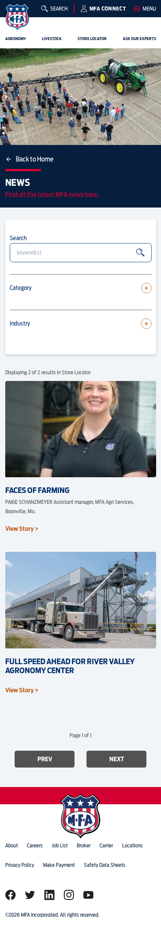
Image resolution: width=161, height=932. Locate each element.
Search (18, 238)
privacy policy (19, 865)
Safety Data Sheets (104, 865)
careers (35, 845)
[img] (17, 17)
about (11, 845)
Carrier (106, 845)
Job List (60, 845)
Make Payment (59, 865)
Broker (84, 845)
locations (132, 845)
